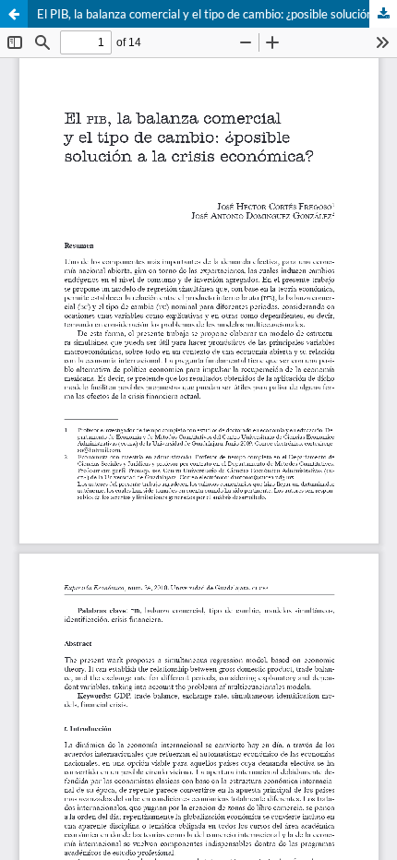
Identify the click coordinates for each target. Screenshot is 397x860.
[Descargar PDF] (383, 14)
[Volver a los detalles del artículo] (14, 14)
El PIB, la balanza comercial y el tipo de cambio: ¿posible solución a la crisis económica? (217, 13)
